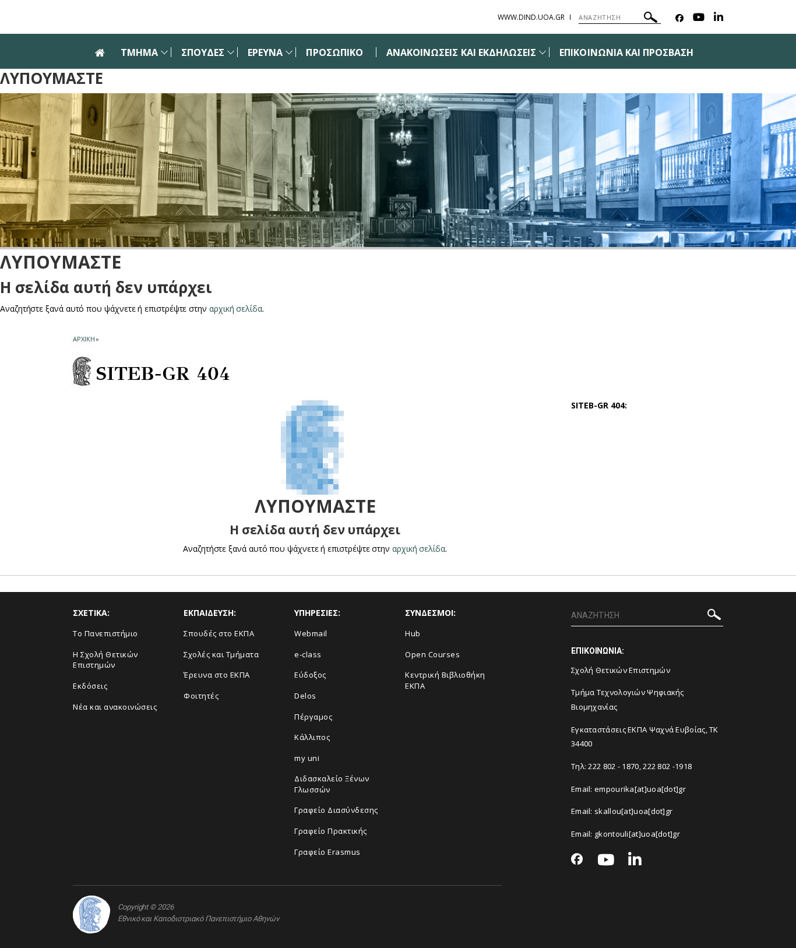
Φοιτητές (201, 695)
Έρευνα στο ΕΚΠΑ (217, 674)
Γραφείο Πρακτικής (330, 831)
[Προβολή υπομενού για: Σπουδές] (230, 52)
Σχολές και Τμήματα (221, 654)
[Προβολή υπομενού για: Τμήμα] (164, 52)
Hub (413, 633)
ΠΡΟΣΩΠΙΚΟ (334, 52)
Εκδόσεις (90, 686)
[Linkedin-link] (718, 18)
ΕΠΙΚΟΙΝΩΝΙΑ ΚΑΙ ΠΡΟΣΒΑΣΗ (626, 52)
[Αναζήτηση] (650, 19)
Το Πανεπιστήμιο (105, 633)
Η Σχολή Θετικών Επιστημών (105, 660)
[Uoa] (91, 914)
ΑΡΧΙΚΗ (83, 338)
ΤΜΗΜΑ (139, 52)
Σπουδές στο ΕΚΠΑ (219, 633)
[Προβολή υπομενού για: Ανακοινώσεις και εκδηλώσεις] (542, 52)
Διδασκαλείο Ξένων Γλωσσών (331, 784)
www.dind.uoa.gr (531, 17)
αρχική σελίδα (235, 308)
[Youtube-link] (699, 18)
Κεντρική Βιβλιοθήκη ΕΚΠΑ (445, 680)
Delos (305, 695)
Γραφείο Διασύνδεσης (336, 810)
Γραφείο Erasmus (327, 852)
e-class (308, 654)
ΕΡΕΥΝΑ (265, 52)
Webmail (310, 633)
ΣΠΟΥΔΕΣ (202, 52)
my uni (306, 758)
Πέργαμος (313, 716)
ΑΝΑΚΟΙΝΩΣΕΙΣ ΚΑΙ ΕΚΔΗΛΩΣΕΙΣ (461, 52)
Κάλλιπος (312, 737)
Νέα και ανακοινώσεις (115, 707)
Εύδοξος (310, 674)
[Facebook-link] (679, 18)
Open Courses (432, 654)
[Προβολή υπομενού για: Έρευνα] (289, 52)
